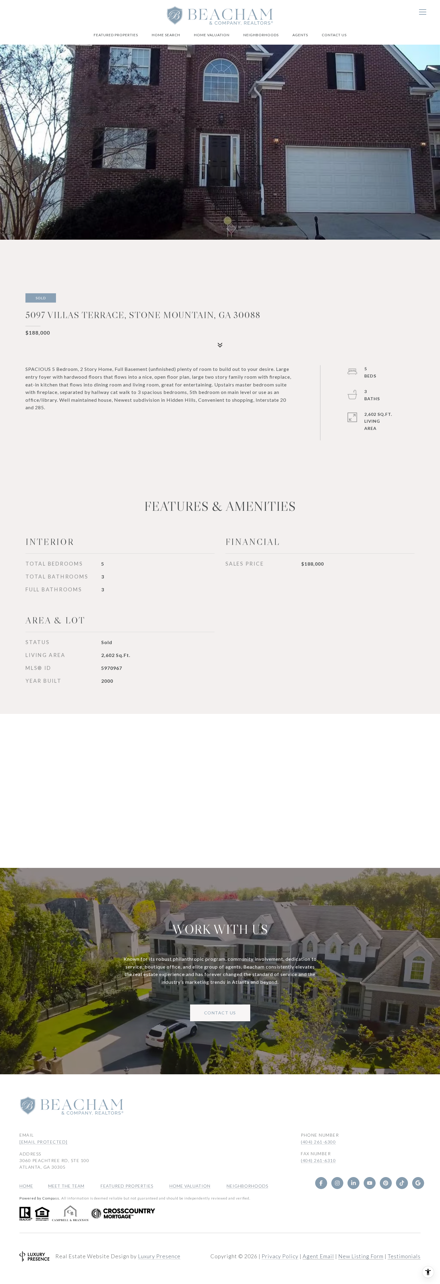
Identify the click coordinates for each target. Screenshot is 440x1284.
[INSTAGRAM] (337, 1183)
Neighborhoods (261, 35)
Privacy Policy (280, 1256)
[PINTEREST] (386, 1183)
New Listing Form (360, 1256)
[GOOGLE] (418, 1183)
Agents (300, 35)
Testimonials (404, 1256)
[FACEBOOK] (321, 1183)
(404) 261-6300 (318, 1141)
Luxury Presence (159, 1256)
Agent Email (318, 1256)
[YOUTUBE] (369, 1183)
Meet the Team (66, 1185)
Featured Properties (116, 35)
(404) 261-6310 (318, 1160)
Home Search (166, 35)
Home (26, 1185)
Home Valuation (212, 35)
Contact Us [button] (220, 1012)
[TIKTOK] (402, 1183)
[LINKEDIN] (353, 1183)
